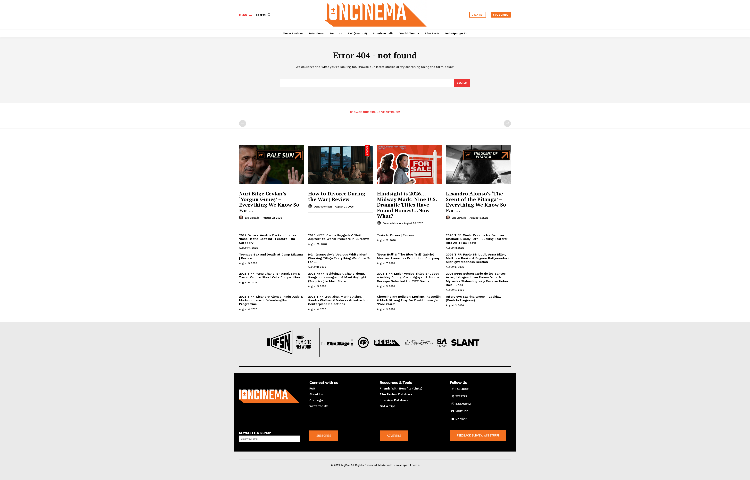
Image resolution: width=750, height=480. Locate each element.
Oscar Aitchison (323, 206)
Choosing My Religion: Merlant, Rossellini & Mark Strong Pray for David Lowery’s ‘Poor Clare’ (409, 300)
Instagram (463, 403)
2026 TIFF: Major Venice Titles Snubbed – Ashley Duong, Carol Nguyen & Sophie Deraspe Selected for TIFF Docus (408, 277)
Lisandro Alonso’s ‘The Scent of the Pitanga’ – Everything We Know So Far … (476, 202)
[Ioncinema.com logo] (269, 397)
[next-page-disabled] (507, 123)
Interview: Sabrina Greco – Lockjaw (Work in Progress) (473, 298)
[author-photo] (241, 218)
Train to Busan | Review (395, 235)
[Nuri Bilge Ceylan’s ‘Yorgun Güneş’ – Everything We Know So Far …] (271, 164)
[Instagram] (452, 404)
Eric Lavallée (252, 217)
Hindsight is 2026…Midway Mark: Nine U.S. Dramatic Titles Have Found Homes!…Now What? (407, 204)
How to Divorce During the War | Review (336, 196)
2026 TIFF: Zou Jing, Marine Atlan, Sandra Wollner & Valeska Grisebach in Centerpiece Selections (338, 300)
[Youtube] (452, 411)
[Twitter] (452, 396)
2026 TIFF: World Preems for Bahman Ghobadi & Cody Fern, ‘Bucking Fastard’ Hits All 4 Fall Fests (477, 238)
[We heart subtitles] (375, 14)
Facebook (462, 388)
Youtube (461, 411)
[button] (264, 15)
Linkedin (461, 418)
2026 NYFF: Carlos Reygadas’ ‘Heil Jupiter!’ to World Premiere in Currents (339, 237)
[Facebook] (452, 389)
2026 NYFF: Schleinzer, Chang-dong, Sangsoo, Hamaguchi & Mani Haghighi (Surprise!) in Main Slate (337, 277)
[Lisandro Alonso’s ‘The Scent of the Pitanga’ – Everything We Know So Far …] (478, 164)
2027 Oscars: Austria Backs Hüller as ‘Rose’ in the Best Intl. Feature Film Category (267, 238)
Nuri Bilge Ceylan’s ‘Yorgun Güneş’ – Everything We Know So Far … (269, 202)
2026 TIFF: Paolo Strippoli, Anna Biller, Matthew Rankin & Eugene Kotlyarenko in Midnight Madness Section (478, 258)
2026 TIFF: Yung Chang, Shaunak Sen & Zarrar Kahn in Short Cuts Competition (269, 275)
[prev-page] (242, 123)
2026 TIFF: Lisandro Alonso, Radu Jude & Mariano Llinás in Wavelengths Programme (271, 300)
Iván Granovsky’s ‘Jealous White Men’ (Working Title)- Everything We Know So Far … (339, 258)
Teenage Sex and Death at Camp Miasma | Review (271, 256)
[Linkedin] (452, 418)
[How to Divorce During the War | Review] (340, 164)
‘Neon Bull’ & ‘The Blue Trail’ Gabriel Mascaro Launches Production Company (408, 256)
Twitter (461, 396)
